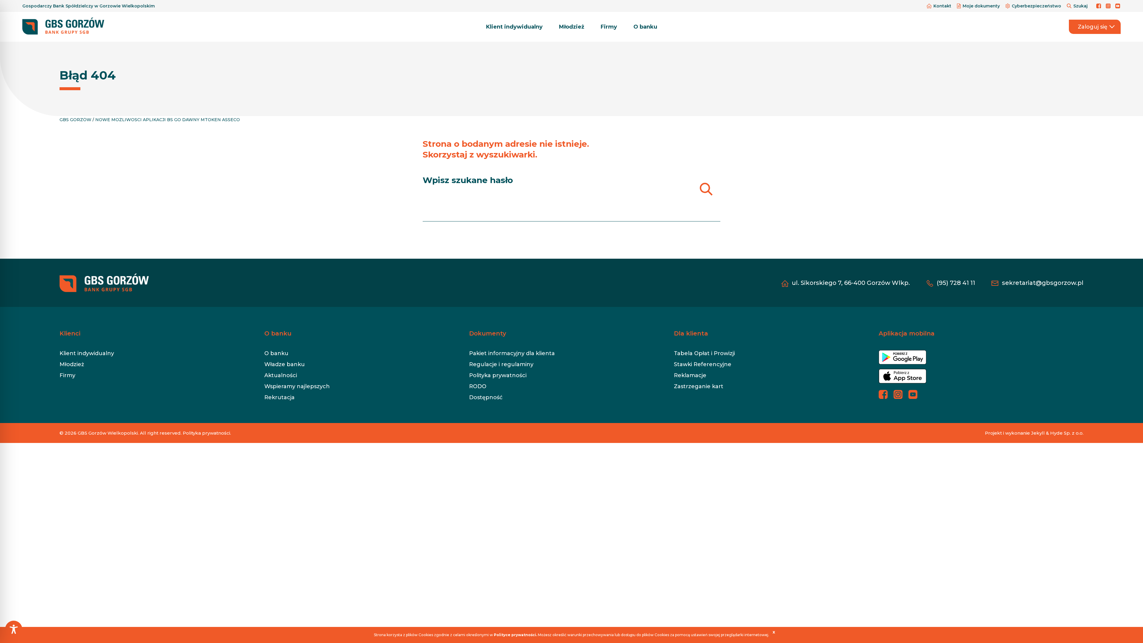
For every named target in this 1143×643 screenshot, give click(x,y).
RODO (477, 386)
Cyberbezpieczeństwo (1036, 6)
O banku (645, 27)
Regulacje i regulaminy (501, 364)
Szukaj (1080, 6)
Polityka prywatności (498, 375)
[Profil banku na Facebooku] (1099, 6)
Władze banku (284, 364)
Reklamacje (690, 375)
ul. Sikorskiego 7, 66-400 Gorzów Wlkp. (851, 282)
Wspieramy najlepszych (297, 386)
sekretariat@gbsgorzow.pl (1042, 282)
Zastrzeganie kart (698, 386)
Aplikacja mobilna (907, 333)
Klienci (70, 333)
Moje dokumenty (981, 6)
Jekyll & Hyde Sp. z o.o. (1057, 433)
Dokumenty (487, 333)
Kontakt (942, 6)
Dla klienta (691, 333)
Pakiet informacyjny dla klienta (512, 353)
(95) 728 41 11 (956, 282)
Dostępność (485, 397)
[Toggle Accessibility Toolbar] (13, 629)
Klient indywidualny (514, 27)
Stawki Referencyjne (702, 364)
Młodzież (571, 27)
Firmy (609, 27)
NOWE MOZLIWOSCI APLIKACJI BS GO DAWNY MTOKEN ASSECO (167, 119)
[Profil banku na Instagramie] (1109, 6)
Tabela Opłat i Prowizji (704, 353)
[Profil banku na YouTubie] (1118, 6)
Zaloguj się (1092, 27)
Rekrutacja (279, 397)
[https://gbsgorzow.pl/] (63, 27)
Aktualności (280, 375)
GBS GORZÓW (75, 119)
